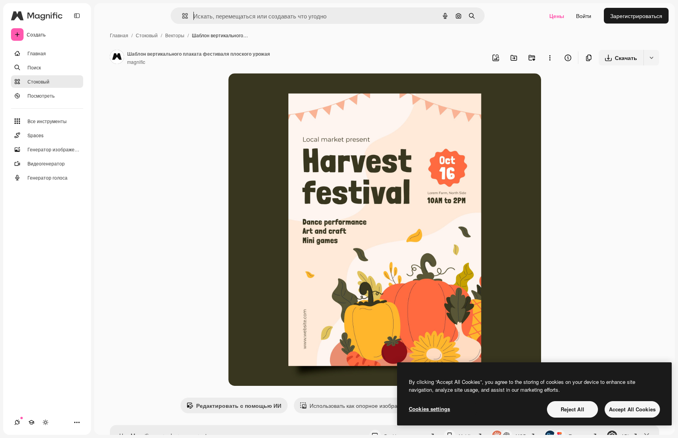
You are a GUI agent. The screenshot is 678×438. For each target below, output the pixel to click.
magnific (136, 61)
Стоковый (147, 35)
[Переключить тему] (45, 422)
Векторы (174, 35)
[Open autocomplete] (182, 16)
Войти (583, 16)
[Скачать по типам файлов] (651, 57)
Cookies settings (429, 409)
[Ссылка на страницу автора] (117, 57)
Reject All (572, 409)
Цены (556, 16)
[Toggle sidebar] (77, 15)
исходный (281, 88)
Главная (119, 35)
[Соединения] (17, 422)
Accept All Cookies (632, 409)
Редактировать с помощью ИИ (238, 405)
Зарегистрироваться (636, 16)
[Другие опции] (550, 57)
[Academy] (31, 422)
